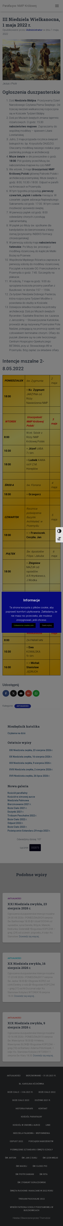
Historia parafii (24, 1108)
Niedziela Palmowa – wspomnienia (31, 1133)
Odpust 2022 (16, 1141)
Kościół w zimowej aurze (21, 796)
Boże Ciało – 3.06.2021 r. (20, 1092)
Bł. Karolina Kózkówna (31, 1084)
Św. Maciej (21, 1166)
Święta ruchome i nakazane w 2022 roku (31, 1191)
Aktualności (23, 706)
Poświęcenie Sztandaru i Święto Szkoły (31, 1150)
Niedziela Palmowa (18, 800)
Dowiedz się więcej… (29, 936)
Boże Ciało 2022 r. (17, 819)
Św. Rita (43, 1174)
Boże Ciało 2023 (20, 1100)
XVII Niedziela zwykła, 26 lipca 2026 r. (29, 775)
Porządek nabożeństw (41, 1141)
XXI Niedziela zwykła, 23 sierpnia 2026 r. (31, 750)
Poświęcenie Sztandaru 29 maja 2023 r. (29, 830)
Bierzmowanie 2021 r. (19, 804)
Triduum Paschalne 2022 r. (22, 815)
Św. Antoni (10, 1158)
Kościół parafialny (17, 793)
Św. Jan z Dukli (29, 1158)
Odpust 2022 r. (15, 823)
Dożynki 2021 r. (16, 811)
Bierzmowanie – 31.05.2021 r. (41, 1075)
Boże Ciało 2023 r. (17, 827)
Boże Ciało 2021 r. (17, 808)
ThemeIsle (44, 1218)
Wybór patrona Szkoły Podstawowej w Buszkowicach (31, 1209)
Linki (48, 1125)
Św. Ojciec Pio (40, 1166)
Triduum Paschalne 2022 (31, 1199)
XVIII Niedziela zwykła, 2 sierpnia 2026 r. (31, 769)
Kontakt (42, 1108)
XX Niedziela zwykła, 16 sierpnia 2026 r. (30, 756)
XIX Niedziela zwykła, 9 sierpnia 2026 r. (30, 763)
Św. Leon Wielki (50, 1158)
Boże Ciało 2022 (47, 1092)
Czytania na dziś (16, 733)
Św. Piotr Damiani (24, 1174)
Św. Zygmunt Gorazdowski (31, 1182)
